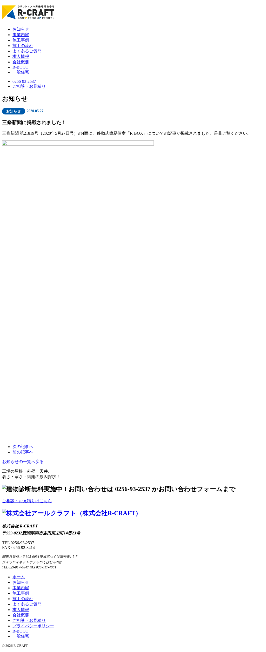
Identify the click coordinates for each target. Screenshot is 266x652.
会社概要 (20, 62)
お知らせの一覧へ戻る (23, 461)
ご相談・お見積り (29, 86)
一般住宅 (20, 72)
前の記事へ (22, 452)
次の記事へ (22, 446)
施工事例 (20, 40)
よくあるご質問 (27, 51)
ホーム (18, 577)
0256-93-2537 (24, 81)
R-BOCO (20, 67)
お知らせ (20, 29)
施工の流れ (22, 45)
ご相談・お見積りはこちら (27, 501)
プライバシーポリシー (33, 626)
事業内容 (20, 34)
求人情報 (20, 56)
